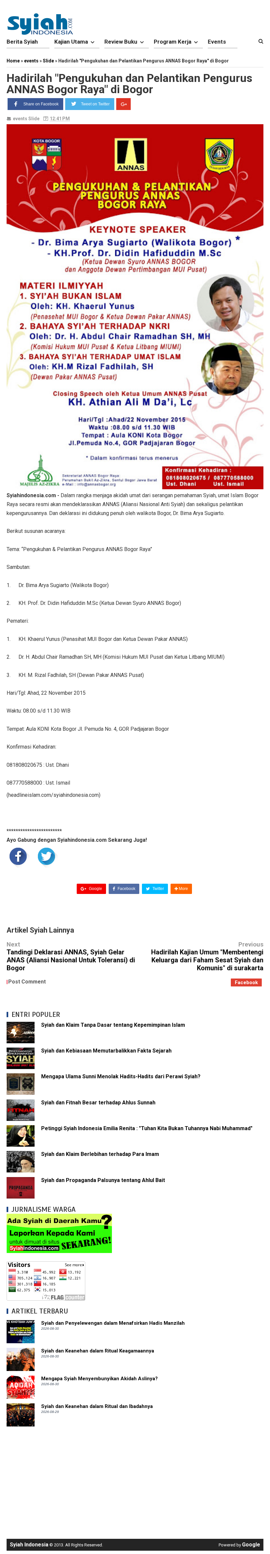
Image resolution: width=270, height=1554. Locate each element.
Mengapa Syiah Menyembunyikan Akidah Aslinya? (99, 1379)
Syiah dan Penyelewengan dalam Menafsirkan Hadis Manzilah (113, 1323)
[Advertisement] (135, 1479)
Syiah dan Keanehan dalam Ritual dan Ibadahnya (97, 1406)
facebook (246, 982)
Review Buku (120, 41)
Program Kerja (172, 41)
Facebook (126, 888)
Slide (34, 118)
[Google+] (123, 104)
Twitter (157, 888)
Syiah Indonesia (29, 1544)
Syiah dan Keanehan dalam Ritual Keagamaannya (97, 1351)
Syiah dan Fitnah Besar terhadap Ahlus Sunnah (98, 1102)
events (20, 118)
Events (217, 41)
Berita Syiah (22, 41)
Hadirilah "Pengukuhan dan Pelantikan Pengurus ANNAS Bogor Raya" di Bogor (129, 83)
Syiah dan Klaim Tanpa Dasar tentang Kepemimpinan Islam (113, 1025)
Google (95, 888)
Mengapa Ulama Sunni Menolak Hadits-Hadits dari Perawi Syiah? (121, 1076)
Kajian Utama (71, 41)
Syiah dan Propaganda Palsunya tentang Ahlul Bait (103, 1180)
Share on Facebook (41, 104)
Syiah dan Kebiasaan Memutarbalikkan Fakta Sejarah (106, 1051)
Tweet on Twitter (95, 104)
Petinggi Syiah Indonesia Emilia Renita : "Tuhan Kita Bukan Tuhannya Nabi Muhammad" (147, 1128)
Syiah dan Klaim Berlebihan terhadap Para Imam (100, 1154)
